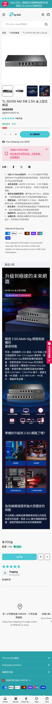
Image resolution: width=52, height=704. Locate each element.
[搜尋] (46, 24)
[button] (8, 118)
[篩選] (40, 557)
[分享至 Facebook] (13, 167)
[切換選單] (3, 14)
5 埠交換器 (14, 32)
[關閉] (46, 149)
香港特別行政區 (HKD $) (17, 680)
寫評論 (19, 556)
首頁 (4, 32)
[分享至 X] (21, 167)
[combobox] (26, 24)
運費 (4, 113)
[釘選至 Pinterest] (29, 167)
